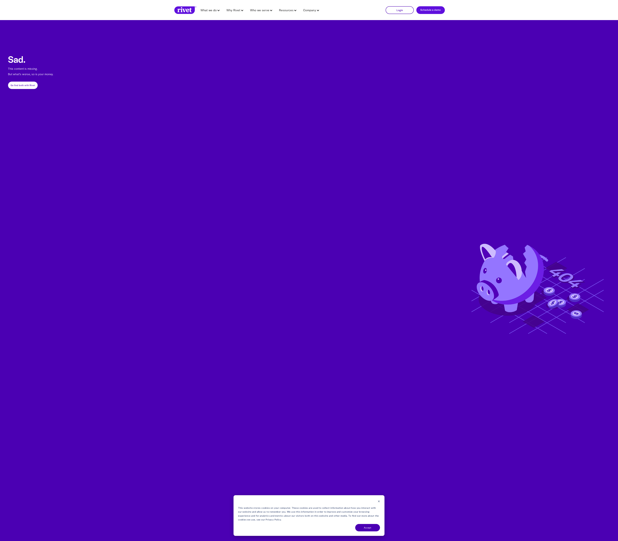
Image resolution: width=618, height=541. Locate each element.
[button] (210, 10)
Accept (367, 527)
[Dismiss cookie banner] (379, 502)
